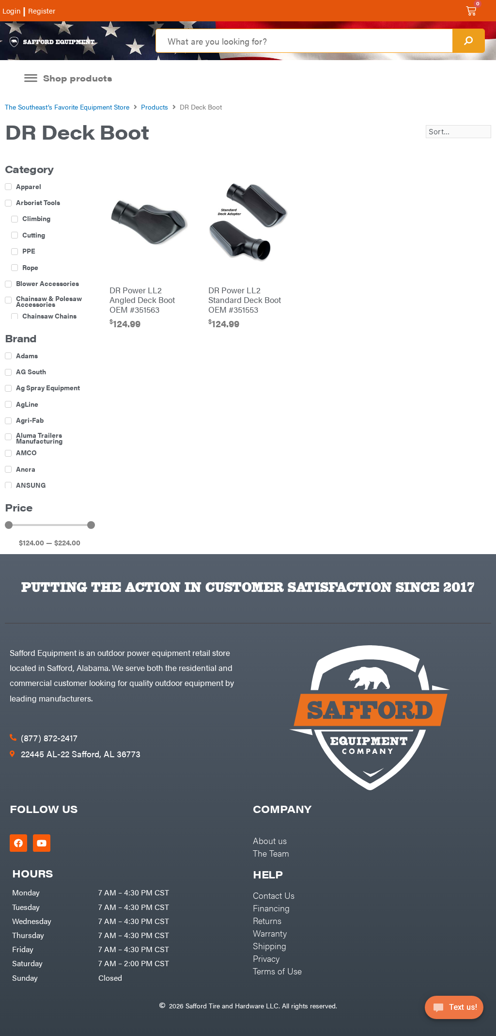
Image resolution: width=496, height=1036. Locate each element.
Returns (267, 920)
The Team (271, 853)
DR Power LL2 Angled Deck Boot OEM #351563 (142, 299)
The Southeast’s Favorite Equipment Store (67, 107)
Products (154, 107)
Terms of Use (277, 971)
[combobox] (304, 40)
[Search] (468, 40)
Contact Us (273, 895)
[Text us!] (454, 1010)
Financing (271, 908)
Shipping (269, 946)
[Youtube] (41, 843)
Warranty (270, 933)
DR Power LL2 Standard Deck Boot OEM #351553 (244, 299)
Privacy (266, 958)
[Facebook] (18, 843)
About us (270, 840)
